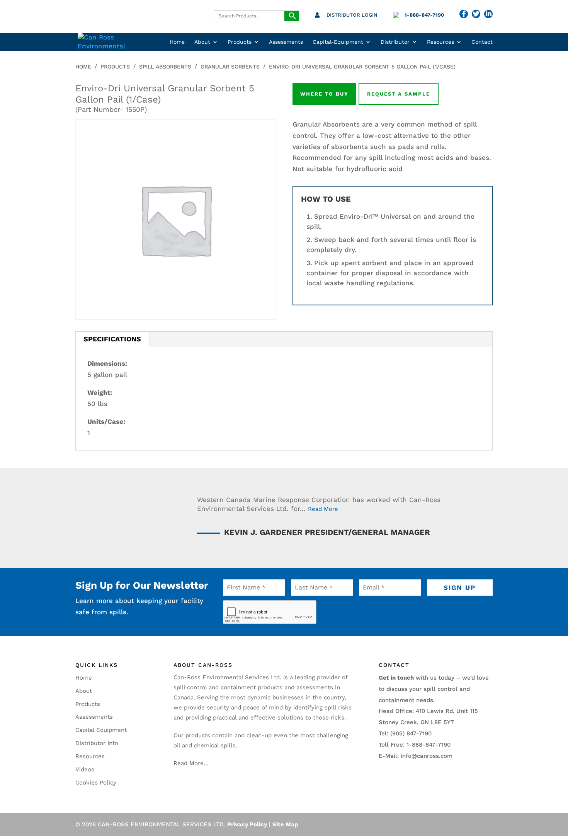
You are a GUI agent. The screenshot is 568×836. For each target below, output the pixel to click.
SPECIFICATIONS (112, 339)
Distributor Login (352, 15)
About (202, 42)
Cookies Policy (95, 782)
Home (177, 42)
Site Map (285, 824)
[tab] (112, 339)
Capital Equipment (101, 729)
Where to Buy (324, 94)
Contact (482, 42)
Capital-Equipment (338, 42)
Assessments (286, 42)
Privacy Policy (247, 824)
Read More (323, 508)
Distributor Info (96, 743)
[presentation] (270, 612)
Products (240, 42)
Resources (440, 42)
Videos (84, 769)
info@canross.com (426, 755)
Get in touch (396, 677)
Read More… (191, 763)
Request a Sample (398, 94)
